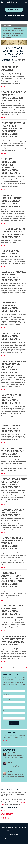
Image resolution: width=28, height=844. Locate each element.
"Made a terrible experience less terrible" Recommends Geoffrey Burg (12, 543)
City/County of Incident (8, 699)
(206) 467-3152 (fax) (6, 818)
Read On (3, 86)
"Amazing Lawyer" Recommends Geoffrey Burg (12, 512)
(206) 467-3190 (15, 10)
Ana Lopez (11, 762)
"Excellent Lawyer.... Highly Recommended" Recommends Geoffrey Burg (11, 201)
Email (4, 710)
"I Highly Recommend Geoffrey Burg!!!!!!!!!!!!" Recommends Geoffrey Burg (10, 166)
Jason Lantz (11, 771)
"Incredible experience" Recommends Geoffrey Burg (10, 306)
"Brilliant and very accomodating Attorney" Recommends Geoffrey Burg (13, 367)
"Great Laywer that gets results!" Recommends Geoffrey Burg (14, 483)
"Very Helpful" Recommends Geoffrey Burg (10, 254)
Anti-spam (20, 838)
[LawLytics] (14, 834)
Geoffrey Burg (12, 752)
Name (4, 688)
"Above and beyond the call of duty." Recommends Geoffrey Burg (13, 452)
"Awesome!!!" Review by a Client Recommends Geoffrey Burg (13, 276)
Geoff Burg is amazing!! (9, 68)
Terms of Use (8, 838)
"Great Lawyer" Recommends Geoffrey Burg (11, 336)
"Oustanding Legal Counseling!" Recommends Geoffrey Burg (13, 609)
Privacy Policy (15, 838)
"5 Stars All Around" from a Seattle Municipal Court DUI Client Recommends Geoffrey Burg (13, 580)
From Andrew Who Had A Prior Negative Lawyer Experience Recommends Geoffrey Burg (13, 130)
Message (5, 716)
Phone (5, 705)
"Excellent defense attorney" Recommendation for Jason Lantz (13, 96)
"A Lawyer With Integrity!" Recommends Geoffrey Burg (11, 398)
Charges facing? (6, 694)
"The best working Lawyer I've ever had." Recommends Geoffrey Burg (13, 233)
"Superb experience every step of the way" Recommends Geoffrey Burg (13, 640)
